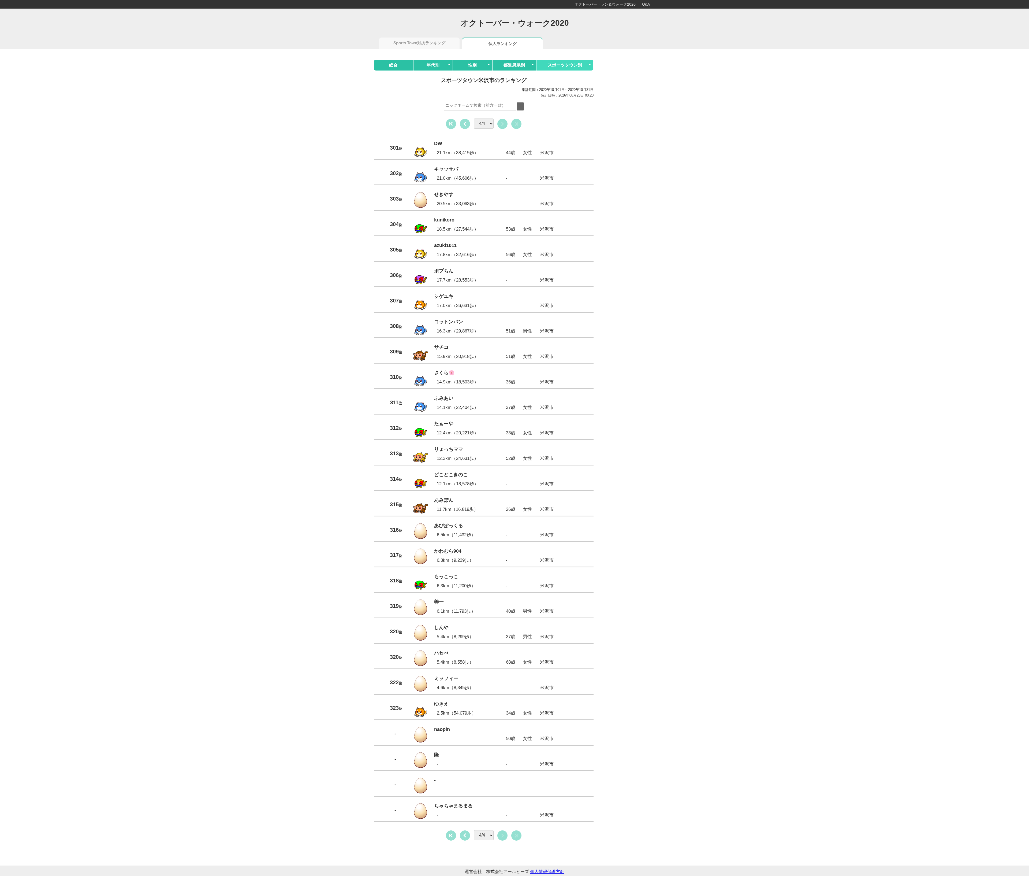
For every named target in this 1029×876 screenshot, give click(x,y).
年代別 (433, 65)
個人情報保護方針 (547, 871)
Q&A (646, 4)
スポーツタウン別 (565, 65)
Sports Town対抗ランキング (419, 42)
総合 (393, 65)
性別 (472, 65)
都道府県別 (514, 65)
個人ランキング (503, 43)
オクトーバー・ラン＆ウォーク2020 (605, 4)
